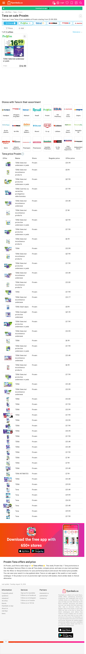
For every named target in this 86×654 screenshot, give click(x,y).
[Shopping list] (76, 3)
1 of (7, 32)
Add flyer (5, 611)
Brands (4, 603)
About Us (5, 608)
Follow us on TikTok (27, 603)
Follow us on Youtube (28, 600)
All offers (8, 12)
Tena (14, 12)
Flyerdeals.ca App (7, 606)
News (3, 613)
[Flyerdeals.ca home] (15, 3)
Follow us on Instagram (28, 598)
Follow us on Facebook (28, 595)
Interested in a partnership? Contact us (44, 595)
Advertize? (5, 598)
